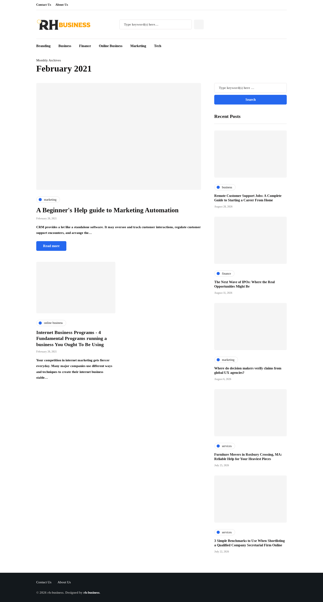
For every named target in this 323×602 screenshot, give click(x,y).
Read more (51, 246)
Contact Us (43, 4)
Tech (157, 46)
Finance (85, 46)
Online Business (110, 46)
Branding (43, 46)
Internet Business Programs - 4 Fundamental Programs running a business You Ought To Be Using (71, 338)
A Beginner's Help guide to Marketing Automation (107, 210)
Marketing (138, 46)
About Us (61, 4)
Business (64, 46)
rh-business (91, 592)
